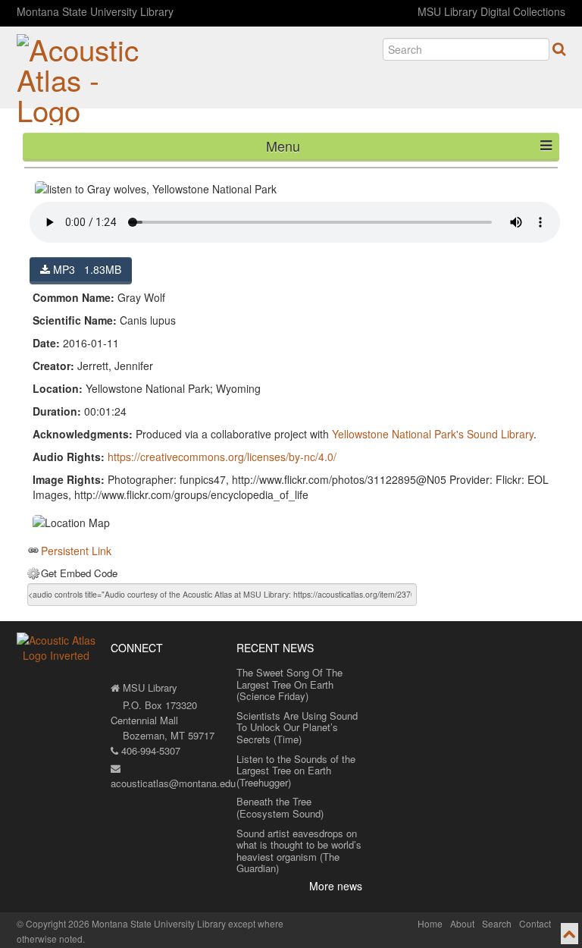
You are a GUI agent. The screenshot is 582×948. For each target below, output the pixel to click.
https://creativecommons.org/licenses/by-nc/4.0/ (222, 456)
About (462, 923)
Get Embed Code (79, 573)
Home (430, 923)
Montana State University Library (95, 11)
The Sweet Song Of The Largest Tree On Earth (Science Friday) (289, 684)
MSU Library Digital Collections (491, 11)
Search (497, 923)
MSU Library (148, 687)
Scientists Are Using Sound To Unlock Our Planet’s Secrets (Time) (297, 727)
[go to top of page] (569, 933)
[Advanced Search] (558, 48)
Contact (535, 923)
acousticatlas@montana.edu (173, 783)
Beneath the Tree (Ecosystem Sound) (280, 807)
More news (335, 885)
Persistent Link (76, 550)
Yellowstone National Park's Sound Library (433, 433)
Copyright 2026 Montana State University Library (126, 923)
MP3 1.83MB (85, 269)
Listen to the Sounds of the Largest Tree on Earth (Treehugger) (295, 770)
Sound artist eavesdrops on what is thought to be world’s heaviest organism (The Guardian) (298, 851)
